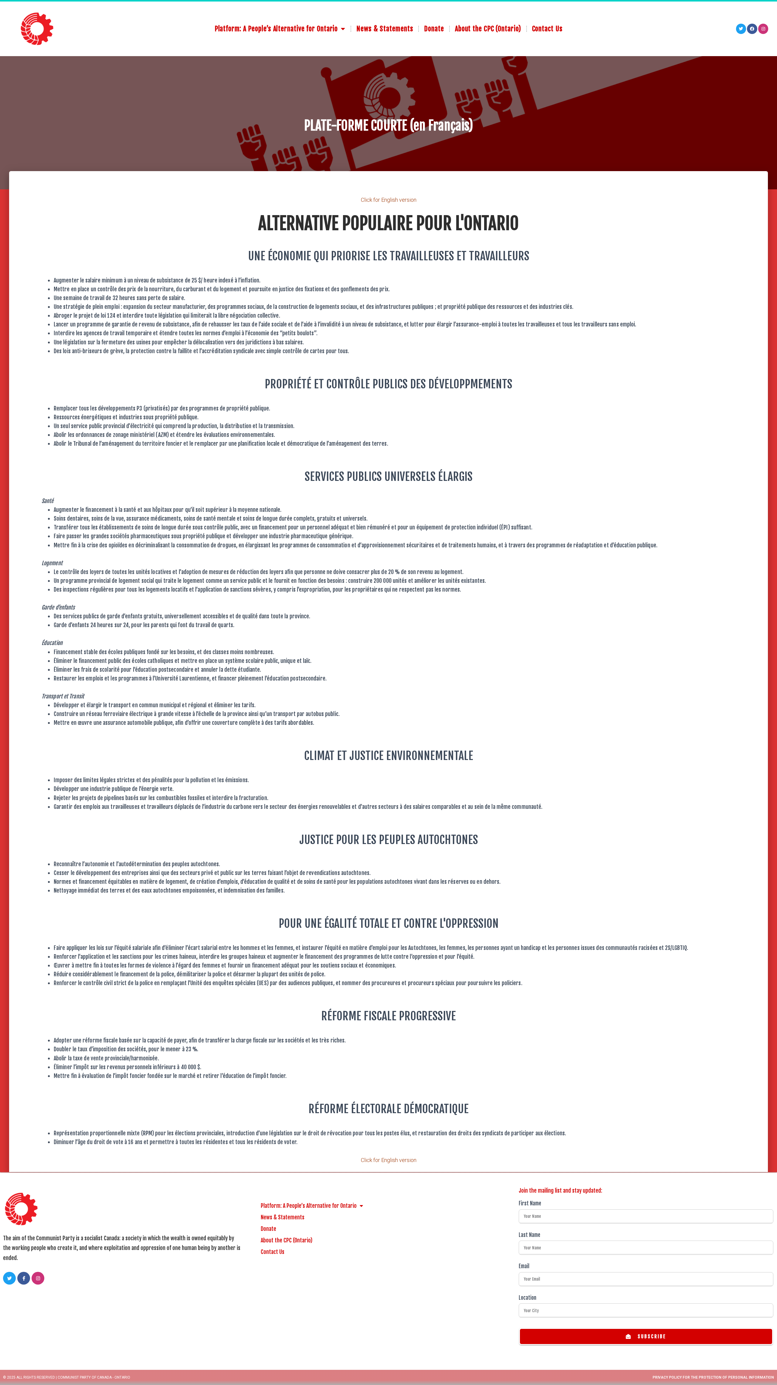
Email (524, 1266)
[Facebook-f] (23, 1278)
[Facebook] (752, 29)
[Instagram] (763, 29)
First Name (530, 1203)
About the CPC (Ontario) (488, 29)
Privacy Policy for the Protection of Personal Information (713, 1377)
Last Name (529, 1235)
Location (527, 1298)
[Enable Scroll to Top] (765, 1372)
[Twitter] (741, 29)
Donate (434, 29)
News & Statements (384, 29)
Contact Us (547, 29)
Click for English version (388, 200)
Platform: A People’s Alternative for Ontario (276, 29)
